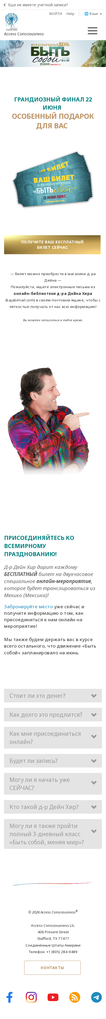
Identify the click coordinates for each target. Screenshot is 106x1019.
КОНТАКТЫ (52, 967)
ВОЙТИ (55, 13)
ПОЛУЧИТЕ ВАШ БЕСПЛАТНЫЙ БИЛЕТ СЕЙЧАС (52, 244)
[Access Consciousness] (11, 21)
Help (70, 13)
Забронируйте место (28, 606)
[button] (53, 695)
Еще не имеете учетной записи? (38, 4)
